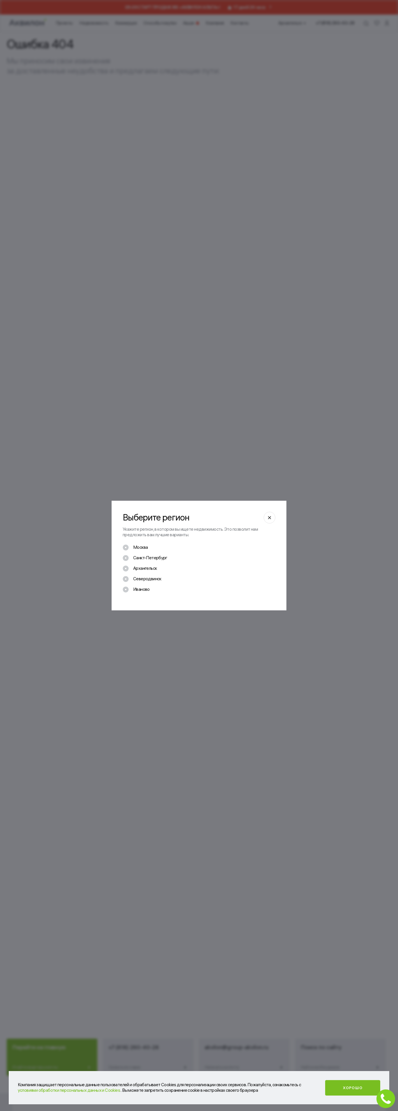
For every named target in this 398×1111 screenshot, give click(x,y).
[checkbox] (135, 547)
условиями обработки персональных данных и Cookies (69, 1090)
